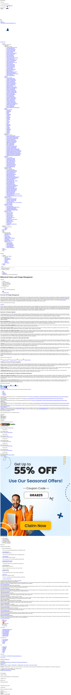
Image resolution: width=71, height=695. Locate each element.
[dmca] (12, 424)
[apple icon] (2, 659)
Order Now (6, 623)
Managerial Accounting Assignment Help (13, 154)
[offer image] (35, 535)
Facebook (3, 385)
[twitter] (6, 387)
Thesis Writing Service (6, 630)
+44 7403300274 (3, 655)
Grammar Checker (27, 359)
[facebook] (1, 387)
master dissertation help (42, 408)
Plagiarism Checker (13, 359)
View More (19, 580)
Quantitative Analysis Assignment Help (13, 149)
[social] (3, 662)
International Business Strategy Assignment (14, 151)
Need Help (2, 654)
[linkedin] (4, 387)
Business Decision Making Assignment (13, 136)
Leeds (3, 652)
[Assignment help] (35, 40)
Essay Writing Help (5, 632)
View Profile (7, 432)
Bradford (3, 649)
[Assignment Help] (35, 18)
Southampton (4, 646)
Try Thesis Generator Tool (6, 578)
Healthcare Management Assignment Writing (14, 150)
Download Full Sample (4, 388)
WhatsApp (8, 385)
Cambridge (4, 648)
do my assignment (11, 409)
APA (3, 391)
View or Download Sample (4, 584)
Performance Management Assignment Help (14, 153)
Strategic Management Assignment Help (13, 152)
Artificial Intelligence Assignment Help (13, 107)
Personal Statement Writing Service (12, 73)
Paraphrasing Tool (5, 359)
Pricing (4, 621)
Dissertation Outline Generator (7, 560)
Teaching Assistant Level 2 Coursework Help (14, 202)
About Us (4, 641)
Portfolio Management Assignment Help (13, 155)
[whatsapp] (3, 387)
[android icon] (7, 659)
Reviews (13, 669)
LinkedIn (13, 385)
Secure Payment (3, 663)
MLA (3, 392)
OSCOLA (4, 393)
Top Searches (2, 627)
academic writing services (20, 407)
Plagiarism (5, 620)
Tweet (17, 385)
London (3, 650)
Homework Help (5, 635)
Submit (2, 8)
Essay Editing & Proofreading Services (13, 207)
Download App (3, 657)
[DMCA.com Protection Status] (5, 670)
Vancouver (4, 394)
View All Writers (3, 455)
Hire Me (11, 432)
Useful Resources (3, 637)
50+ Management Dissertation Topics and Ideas (14, 195)
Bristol (3, 651)
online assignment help (43, 407)
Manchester (4, 647)
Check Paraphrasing (5, 551)
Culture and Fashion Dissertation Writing (13, 193)
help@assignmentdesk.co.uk (17, 655)
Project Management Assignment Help (13, 148)
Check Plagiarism (5, 556)
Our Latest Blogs (5, 639)
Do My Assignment (5, 631)
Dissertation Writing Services (7, 629)
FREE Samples (5, 640)
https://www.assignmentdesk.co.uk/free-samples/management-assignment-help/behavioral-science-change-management (48, 396)
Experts (3, 642)
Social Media (2, 661)
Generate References (5, 565)
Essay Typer (21, 359)
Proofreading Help (5, 633)
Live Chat (5, 625)
